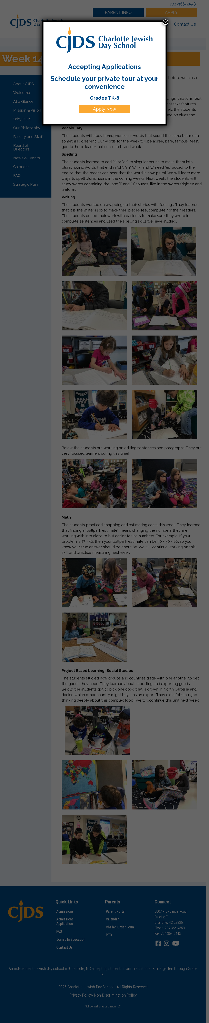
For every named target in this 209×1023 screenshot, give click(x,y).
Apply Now (104, 109)
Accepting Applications (104, 66)
